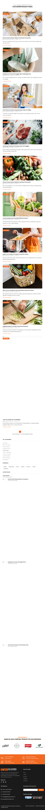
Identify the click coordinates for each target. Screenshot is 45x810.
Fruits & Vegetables (7, 452)
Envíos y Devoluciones (30, 805)
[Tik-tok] (5, 782)
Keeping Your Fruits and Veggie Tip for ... (17, 562)
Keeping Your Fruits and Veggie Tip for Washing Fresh (17, 74)
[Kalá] (28, 746)
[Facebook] (1, 782)
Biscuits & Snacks (6, 444)
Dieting (5, 466)
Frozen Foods (6, 450)
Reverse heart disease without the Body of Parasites (17, 38)
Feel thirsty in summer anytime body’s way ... (18, 645)
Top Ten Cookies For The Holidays (11, 419)
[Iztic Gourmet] (17, 746)
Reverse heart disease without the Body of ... (18, 479)
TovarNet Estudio (4, 807)
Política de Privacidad (40, 805)
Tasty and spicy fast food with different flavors (15, 218)
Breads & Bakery (6, 446)
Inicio (15, 4)
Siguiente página (25, 432)
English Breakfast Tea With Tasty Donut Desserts (15, 326)
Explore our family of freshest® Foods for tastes (15, 254)
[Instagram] (3, 782)
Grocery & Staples (7, 454)
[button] (1, 746)
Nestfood (28, 466)
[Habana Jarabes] (5, 746)
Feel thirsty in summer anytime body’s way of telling (17, 110)
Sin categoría (6, 459)
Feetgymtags (11, 466)
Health (17, 466)
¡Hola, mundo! (6, 475)
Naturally (22, 466)
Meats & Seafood (6, 457)
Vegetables (6, 468)
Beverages (6, 14)
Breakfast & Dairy (6, 448)
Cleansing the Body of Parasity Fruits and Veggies (16, 146)
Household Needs (6, 455)
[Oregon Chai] (39, 746)
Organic (34, 466)
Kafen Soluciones (11, 806)
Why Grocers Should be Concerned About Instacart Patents (18, 290)
